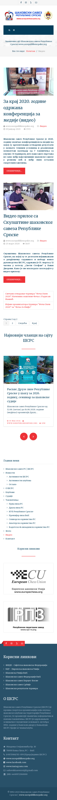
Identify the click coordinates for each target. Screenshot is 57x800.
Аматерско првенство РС (22, 523)
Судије (9, 496)
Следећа (22, 323)
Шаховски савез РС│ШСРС (20, 469)
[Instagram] (26, 2)
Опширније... (14, 171)
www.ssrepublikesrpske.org (33, 795)
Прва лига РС (16, 504)
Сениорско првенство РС (22, 519)
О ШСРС (10, 488)
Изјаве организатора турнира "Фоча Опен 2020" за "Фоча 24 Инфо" (27, 305)
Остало (12, 484)
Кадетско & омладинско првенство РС (29, 527)
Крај (34, 323)
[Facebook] (21, 2)
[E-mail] (36, 2)
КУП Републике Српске (21, 511)
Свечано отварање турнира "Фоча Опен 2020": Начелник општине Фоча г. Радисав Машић (27, 296)
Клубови (10, 492)
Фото (8, 531)
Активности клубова (20, 480)
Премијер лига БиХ (19, 515)
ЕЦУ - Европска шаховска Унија (22, 669)
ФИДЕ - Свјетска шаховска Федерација (26, 665)
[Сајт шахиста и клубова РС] (28, 15)
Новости (10, 473)
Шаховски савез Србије (18, 684)
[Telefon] (31, 2)
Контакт (10, 538)
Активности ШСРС (19, 476)
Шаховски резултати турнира (22, 688)
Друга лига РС (16, 507)
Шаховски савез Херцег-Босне (22, 680)
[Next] (33, 436)
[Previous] (24, 436)
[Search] (9, 30)
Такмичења (12, 500)
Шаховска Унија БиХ (16, 673)
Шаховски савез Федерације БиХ (23, 676)
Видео (43, 126)
